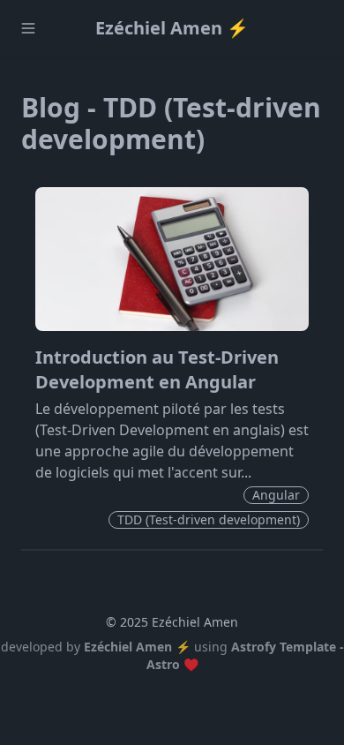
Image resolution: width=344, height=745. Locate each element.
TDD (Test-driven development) (208, 519)
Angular (276, 494)
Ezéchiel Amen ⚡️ (172, 28)
